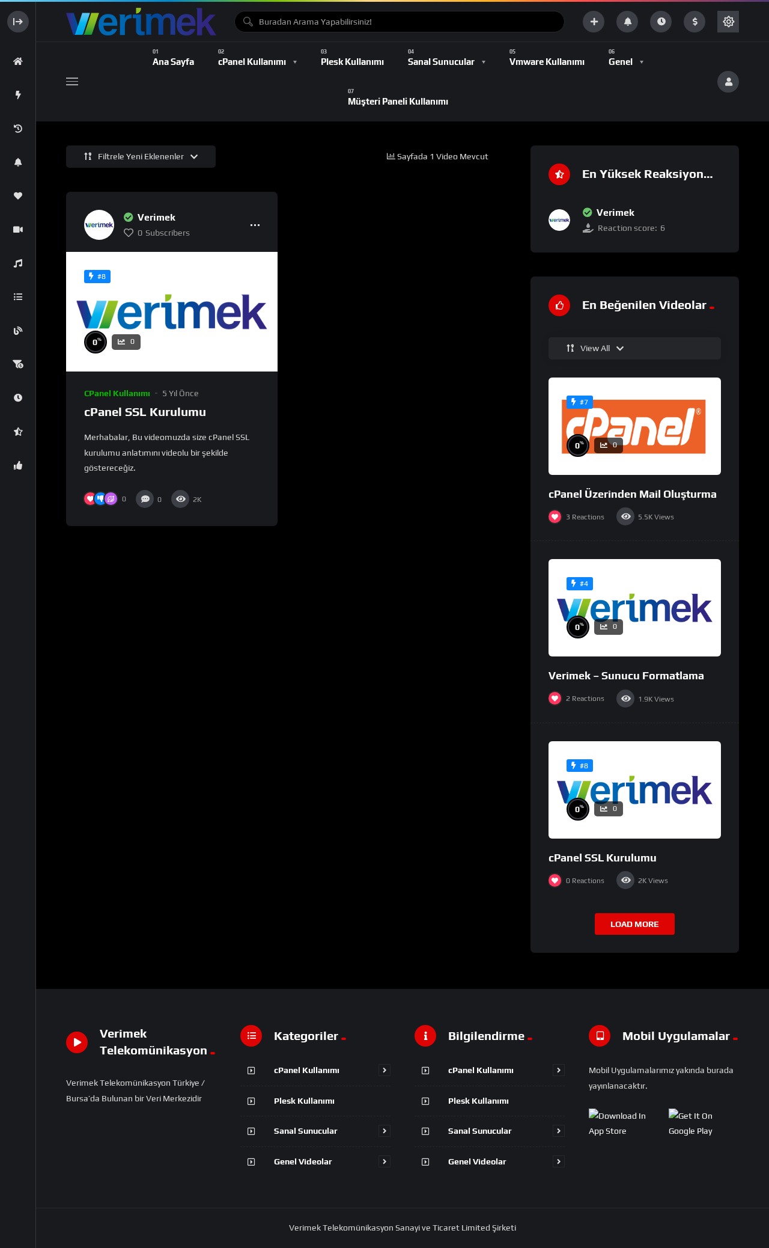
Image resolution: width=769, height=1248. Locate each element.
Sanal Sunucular (306, 1131)
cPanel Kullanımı (117, 393)
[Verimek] (99, 225)
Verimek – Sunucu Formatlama (626, 675)
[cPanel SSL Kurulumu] (172, 311)
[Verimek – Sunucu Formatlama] (635, 607)
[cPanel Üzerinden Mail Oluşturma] (635, 426)
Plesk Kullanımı (304, 1101)
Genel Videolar (303, 1161)
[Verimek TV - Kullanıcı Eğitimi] (141, 21)
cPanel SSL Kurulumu (145, 411)
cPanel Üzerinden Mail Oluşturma (633, 494)
